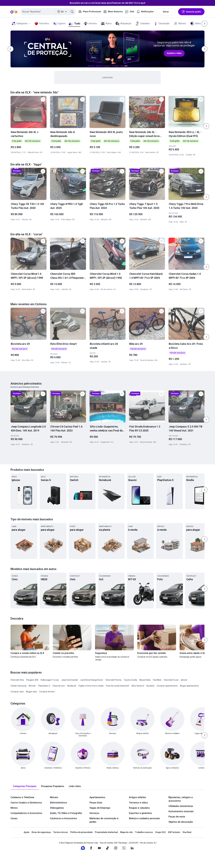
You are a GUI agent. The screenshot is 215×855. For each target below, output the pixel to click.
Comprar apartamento (167, 686)
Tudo (77, 23)
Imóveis (92, 23)
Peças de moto (176, 816)
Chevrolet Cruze (171, 680)
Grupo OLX (160, 832)
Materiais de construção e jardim (104, 820)
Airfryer (32, 686)
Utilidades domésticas (180, 806)
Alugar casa (31, 691)
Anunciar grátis (193, 12)
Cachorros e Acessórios (63, 818)
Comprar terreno (47, 691)
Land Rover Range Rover (91, 680)
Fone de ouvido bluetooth (117, 686)
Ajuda (26, 832)
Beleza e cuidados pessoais (144, 818)
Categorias (21, 23)
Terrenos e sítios (138, 802)
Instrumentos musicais (181, 811)
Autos (109, 23)
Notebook (71, 686)
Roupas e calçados (139, 807)
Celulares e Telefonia (22, 797)
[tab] (25, 786)
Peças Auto (96, 802)
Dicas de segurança (41, 832)
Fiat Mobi (157, 680)
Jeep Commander (69, 680)
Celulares (145, 23)
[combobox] (48, 11)
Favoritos (44, 23)
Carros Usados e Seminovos (26, 802)
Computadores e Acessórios (26, 813)
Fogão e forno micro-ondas (91, 686)
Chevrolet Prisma (113, 680)
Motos (14, 807)
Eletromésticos (58, 802)
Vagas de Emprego (100, 807)
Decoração (164, 23)
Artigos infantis (137, 797)
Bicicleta (150, 686)
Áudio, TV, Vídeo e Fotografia (66, 813)
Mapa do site (126, 832)
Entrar (166, 12)
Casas (14, 818)
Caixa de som (59, 686)
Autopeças (125, 23)
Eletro (198, 23)
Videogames (57, 807)
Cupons (61, 23)
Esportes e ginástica (140, 813)
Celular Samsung (18, 686)
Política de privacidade (81, 832)
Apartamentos (97, 797)
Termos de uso (60, 832)
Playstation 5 (44, 686)
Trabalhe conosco (144, 832)
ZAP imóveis (174, 832)
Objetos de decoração (180, 822)
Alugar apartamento (189, 686)
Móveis (182, 23)
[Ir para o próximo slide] (206, 126)
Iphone (184, 680)
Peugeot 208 (32, 680)
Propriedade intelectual (106, 832)
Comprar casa (17, 691)
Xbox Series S (137, 686)
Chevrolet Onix (17, 680)
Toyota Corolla (130, 680)
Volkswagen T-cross (50, 680)
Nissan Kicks (145, 680)
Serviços (94, 813)
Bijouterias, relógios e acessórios (180, 799)
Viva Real (187, 832)
